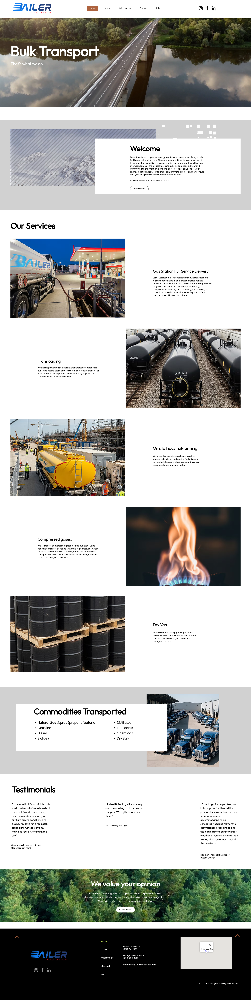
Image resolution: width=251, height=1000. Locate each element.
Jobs (103, 974)
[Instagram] (200, 8)
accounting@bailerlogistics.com (139, 964)
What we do (107, 957)
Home (104, 941)
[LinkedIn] (213, 8)
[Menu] (235, 8)
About (104, 949)
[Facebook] (207, 8)
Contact (105, 966)
